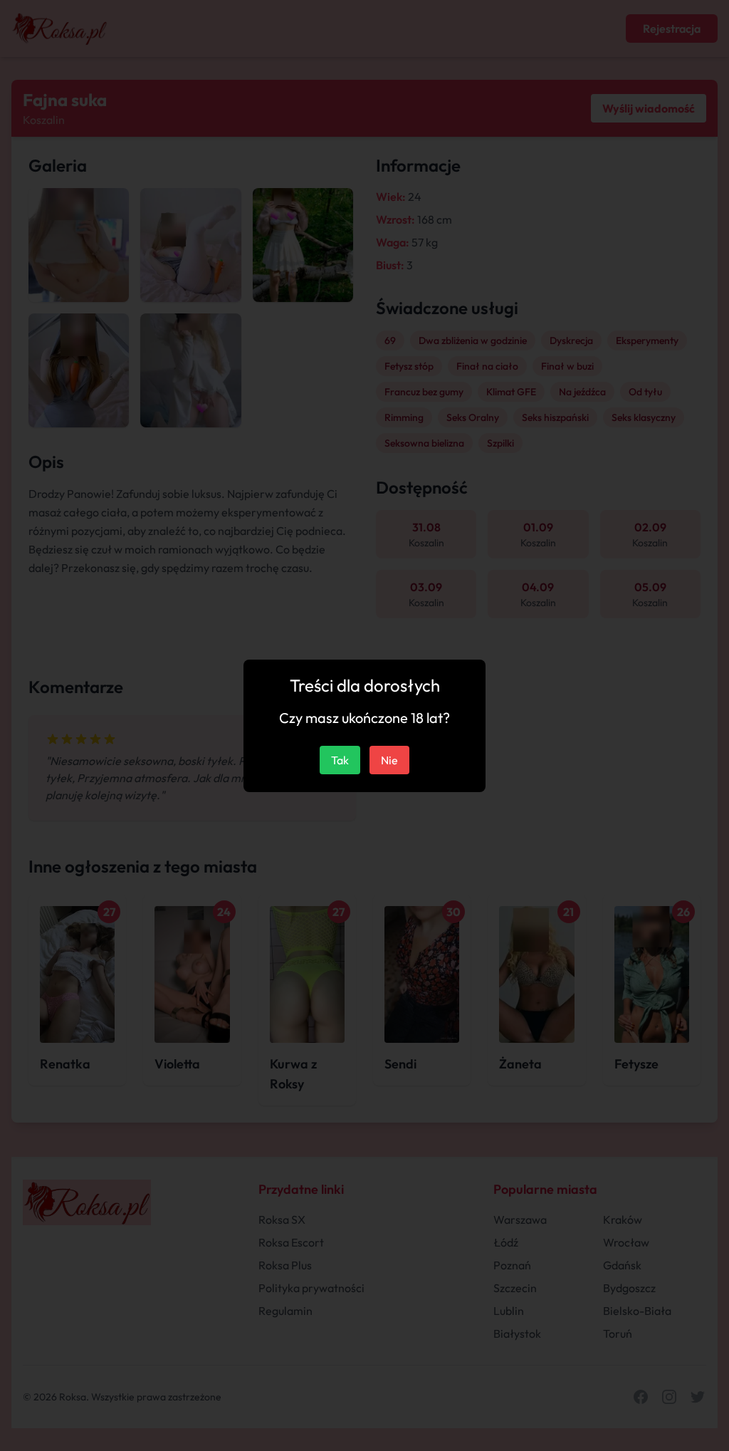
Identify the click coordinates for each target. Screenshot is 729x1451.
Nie (389, 760)
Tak (340, 760)
